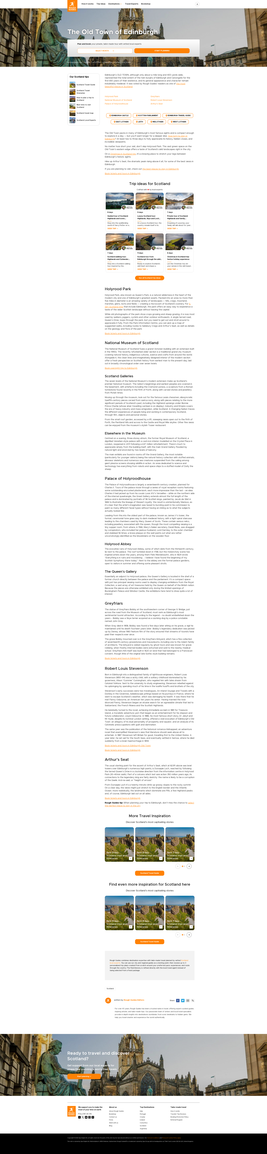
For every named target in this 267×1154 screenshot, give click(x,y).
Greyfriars (155, 96)
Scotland (97, 62)
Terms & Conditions (153, 1137)
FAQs (111, 1120)
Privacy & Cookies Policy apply (171, 1137)
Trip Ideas (100, 4)
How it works (88, 4)
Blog (110, 1126)
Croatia (142, 1117)
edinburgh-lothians (111, 62)
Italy (141, 1111)
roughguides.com (74, 62)
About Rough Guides (116, 1111)
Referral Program (177, 1120)
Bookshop (146, 4)
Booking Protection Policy (179, 1117)
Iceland (142, 1120)
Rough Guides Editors (134, 1000)
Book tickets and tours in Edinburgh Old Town (128, 746)
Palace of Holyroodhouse (116, 104)
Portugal (143, 1114)
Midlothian (158, 122)
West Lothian (179, 122)
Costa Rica (143, 1123)
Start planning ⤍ (84, 1076)
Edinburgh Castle (119, 115)
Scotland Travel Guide (149, 873)
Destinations (114, 4)
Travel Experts (131, 4)
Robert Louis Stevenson (161, 100)
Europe (87, 62)
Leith (140, 122)
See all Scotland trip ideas (150, 278)
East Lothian (122, 122)
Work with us (113, 1123)
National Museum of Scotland (118, 100)
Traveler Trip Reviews (178, 1114)
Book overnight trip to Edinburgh (121, 368)
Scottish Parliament (148, 115)
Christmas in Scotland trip (123, 154)
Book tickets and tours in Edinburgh (122, 174)
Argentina (143, 1128)
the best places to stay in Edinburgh (160, 169)
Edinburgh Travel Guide (179, 115)
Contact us (113, 1117)
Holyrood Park (111, 96)
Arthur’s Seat (157, 104)
